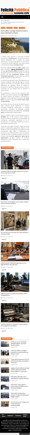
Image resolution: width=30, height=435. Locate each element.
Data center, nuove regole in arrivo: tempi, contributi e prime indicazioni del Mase (15, 202)
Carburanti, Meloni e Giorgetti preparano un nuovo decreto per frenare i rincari (14, 172)
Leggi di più (4, 178)
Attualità (3, 27)
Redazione (10, 415)
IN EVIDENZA (9, 27)
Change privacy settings (24, 433)
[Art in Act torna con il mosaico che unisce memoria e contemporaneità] (15, 221)
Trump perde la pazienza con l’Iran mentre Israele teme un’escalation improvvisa (20, 361)
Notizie (15, 27)
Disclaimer (18, 415)
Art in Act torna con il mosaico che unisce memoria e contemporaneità (20, 403)
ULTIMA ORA (21, 27)
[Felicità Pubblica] (15, 11)
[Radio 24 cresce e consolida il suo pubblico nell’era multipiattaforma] (15, 282)
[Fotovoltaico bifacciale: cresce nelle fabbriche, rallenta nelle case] (5, 379)
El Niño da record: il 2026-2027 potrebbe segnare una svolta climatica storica (19, 343)
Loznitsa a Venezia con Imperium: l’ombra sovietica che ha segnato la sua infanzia (14, 325)
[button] (28, 17)
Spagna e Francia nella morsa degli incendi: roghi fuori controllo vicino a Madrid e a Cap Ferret (20, 369)
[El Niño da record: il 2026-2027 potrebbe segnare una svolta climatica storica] (5, 344)
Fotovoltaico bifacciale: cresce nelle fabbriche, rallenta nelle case (20, 377)
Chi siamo (3, 415)
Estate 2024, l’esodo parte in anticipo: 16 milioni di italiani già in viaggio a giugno (20, 395)
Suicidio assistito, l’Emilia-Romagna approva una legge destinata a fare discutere (13, 263)
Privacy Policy (25, 415)
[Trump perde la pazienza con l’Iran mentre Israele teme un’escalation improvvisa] (5, 361)
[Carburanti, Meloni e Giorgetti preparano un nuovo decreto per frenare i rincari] (15, 159)
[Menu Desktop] (2, 17)
